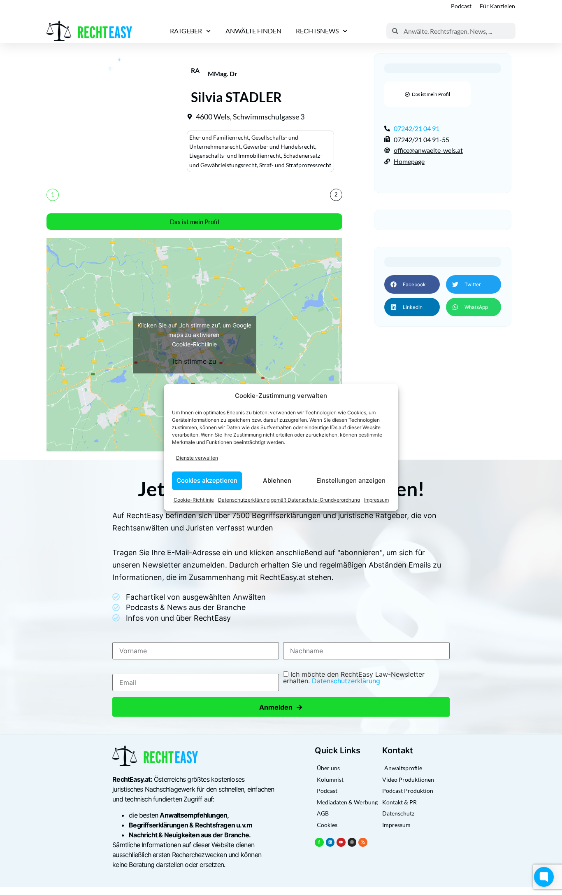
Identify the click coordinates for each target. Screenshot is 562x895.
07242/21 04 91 (416, 128)
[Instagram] (352, 842)
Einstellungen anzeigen (351, 480)
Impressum (376, 499)
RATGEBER (186, 31)
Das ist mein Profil (194, 221)
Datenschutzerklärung (346, 681)
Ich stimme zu (194, 361)
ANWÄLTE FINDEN (253, 31)
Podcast (461, 5)
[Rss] (362, 842)
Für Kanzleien (497, 5)
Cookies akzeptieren (206, 480)
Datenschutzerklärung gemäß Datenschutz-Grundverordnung (289, 499)
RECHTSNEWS (317, 31)
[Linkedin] (330, 842)
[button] (411, 284)
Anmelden (281, 707)
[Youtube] (341, 842)
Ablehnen (277, 480)
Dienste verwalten (197, 458)
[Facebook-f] (319, 842)
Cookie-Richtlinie (194, 499)
